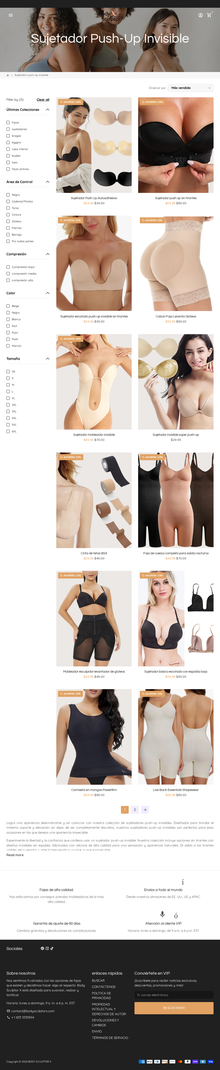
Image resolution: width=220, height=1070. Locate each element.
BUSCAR (98, 980)
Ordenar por (157, 88)
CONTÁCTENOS (103, 987)
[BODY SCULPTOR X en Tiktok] (51, 948)
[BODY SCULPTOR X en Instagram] (47, 948)
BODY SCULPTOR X (39, 1061)
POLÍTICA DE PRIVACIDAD (101, 995)
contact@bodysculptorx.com (31, 1011)
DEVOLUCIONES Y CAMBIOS (105, 1022)
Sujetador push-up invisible (32, 75)
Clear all (43, 100)
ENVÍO (97, 1031)
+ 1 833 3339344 (20, 1017)
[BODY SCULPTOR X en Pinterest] (42, 948)
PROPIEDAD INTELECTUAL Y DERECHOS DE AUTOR (109, 1009)
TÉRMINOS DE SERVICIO (110, 1038)
